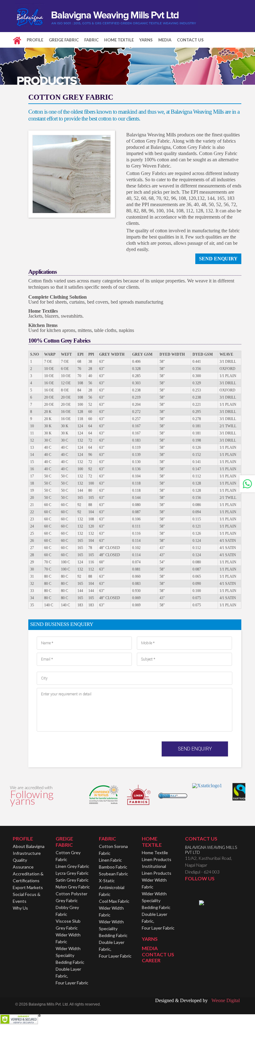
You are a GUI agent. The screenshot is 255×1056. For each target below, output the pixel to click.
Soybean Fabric (113, 873)
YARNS (146, 39)
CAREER (151, 960)
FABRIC (91, 39)
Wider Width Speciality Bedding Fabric (70, 955)
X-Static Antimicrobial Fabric (111, 887)
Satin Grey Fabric (72, 880)
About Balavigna (28, 846)
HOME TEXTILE (119, 39)
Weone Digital (224, 1000)
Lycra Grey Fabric (72, 873)
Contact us (201, 838)
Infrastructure (27, 853)
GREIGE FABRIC (64, 39)
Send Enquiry (218, 258)
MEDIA (164, 39)
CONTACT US (190, 39)
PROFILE (35, 39)
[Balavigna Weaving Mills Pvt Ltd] (106, 15)
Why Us (20, 908)
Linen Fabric (110, 860)
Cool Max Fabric (114, 901)
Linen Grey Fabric (72, 866)
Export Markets (28, 887)
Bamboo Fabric (113, 866)
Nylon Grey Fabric (73, 886)
